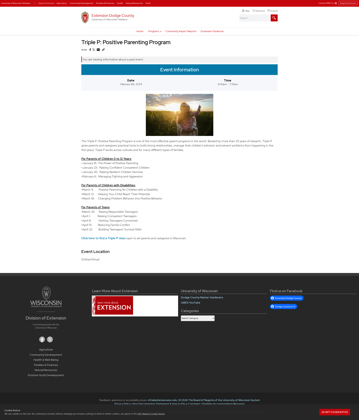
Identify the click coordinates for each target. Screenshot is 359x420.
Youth (148, 3)
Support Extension (348, 3)
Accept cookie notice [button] (335, 412)
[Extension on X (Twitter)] (50, 341)
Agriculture (46, 349)
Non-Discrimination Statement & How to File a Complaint (166, 403)
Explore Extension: (46, 3)
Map (247, 10)
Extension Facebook (212, 31)
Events (274, 10)
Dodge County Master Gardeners (202, 297)
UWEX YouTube (190, 302)
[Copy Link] (103, 50)
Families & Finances (46, 365)
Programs (153, 31)
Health (120, 3)
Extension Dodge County (113, 15)
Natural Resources (46, 370)
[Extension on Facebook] (42, 341)
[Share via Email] (98, 50)
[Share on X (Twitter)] (93, 50)
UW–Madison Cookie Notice (151, 413)
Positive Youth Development (46, 375)
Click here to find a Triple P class (103, 238)
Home (139, 31)
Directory (260, 10)
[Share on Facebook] (90, 50)
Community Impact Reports (180, 31)
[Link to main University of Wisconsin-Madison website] (46, 306)
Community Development (46, 355)
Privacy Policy (122, 403)
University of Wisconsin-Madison (15, 3)
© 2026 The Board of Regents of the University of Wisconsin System (219, 400)
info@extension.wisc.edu (162, 400)
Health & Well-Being (46, 360)
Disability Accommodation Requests (223, 403)
